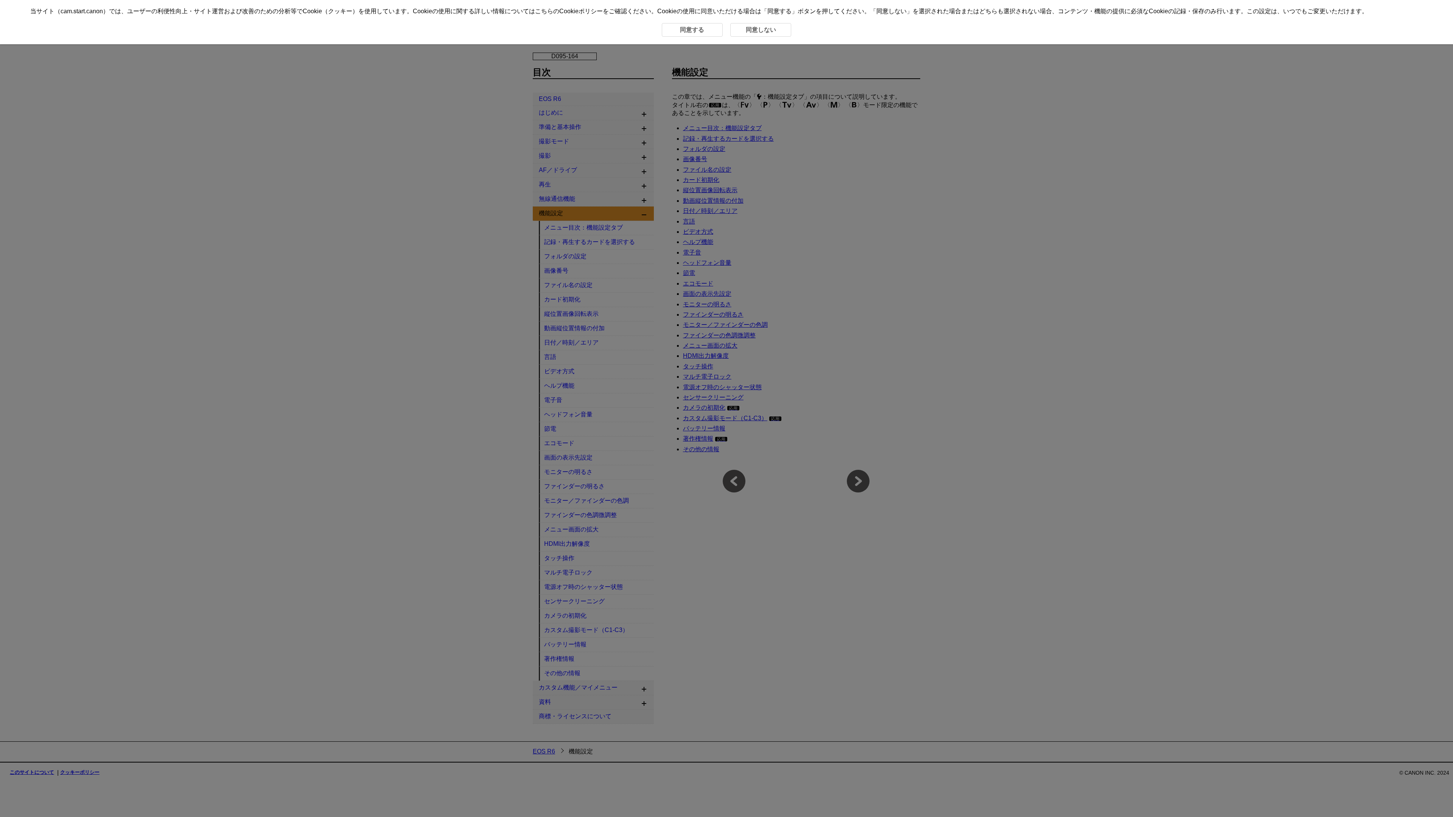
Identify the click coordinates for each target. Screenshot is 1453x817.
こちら (544, 11)
